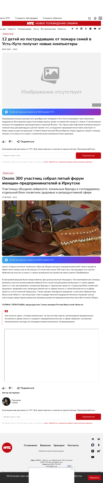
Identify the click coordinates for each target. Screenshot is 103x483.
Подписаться (88, 155)
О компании (30, 445)
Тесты (36, 29)
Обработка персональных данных (51, 451)
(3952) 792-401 (45, 462)
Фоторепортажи (48, 29)
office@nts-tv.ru (57, 462)
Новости (11, 29)
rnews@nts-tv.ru (51, 466)
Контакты (73, 445)
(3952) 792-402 (55, 464)
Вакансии (45, 445)
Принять (94, 477)
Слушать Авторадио (26, 18)
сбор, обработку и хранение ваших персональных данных (68, 162)
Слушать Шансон (52, 18)
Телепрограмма (24, 29)
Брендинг (59, 445)
